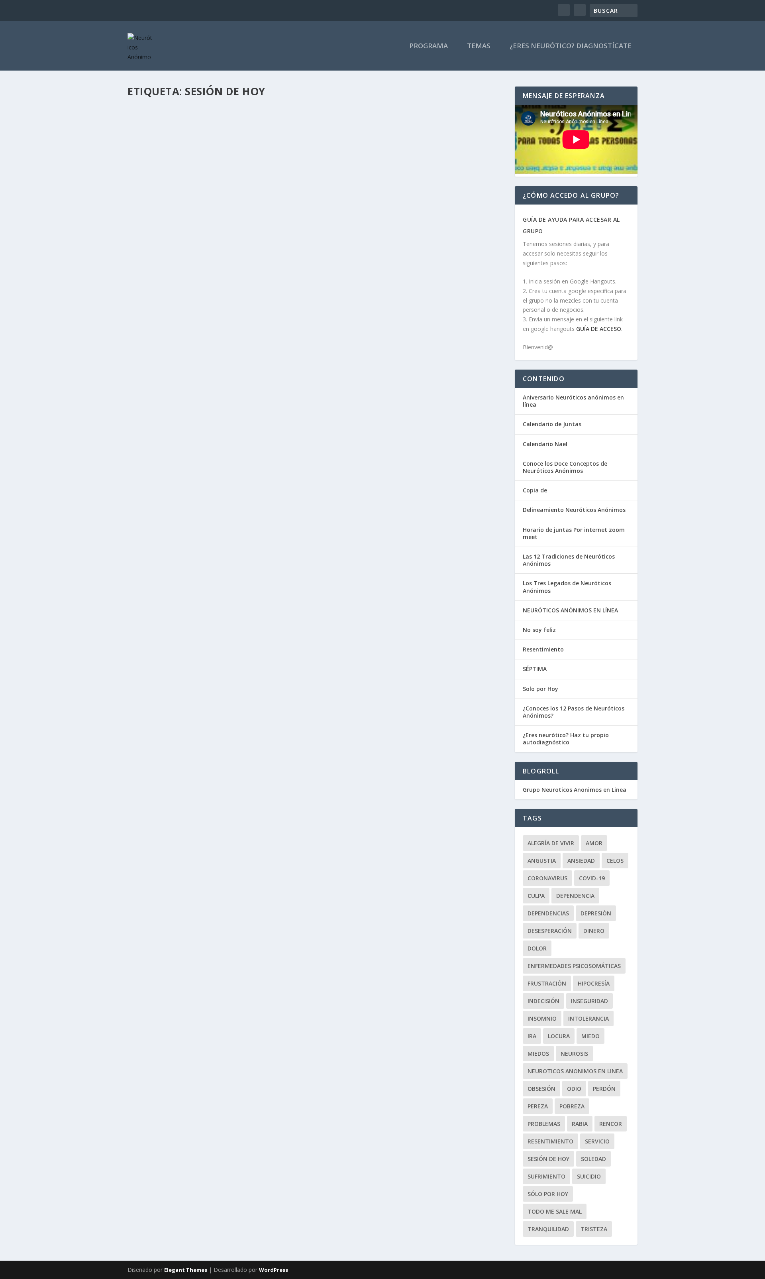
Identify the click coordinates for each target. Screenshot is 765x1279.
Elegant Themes (185, 1269)
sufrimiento (546, 1176)
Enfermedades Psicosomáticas (574, 966)
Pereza (538, 1106)
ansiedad (581, 860)
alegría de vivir (551, 843)
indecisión (543, 1001)
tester (151, 127)
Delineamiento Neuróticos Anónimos (574, 510)
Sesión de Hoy (548, 1159)
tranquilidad (548, 1229)
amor (594, 843)
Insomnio (542, 1018)
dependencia (575, 895)
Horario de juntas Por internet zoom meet (574, 533)
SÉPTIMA (535, 669)
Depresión (596, 913)
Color (151, 217)
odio (574, 1088)
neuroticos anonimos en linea (575, 1071)
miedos (538, 1053)
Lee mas (151, 168)
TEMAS (478, 46)
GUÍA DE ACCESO (598, 329)
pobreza (572, 1106)
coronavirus (547, 878)
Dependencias (548, 913)
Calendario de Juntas (552, 424)
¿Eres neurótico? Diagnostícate (571, 46)
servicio (597, 1141)
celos (615, 860)
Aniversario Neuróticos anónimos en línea (573, 401)
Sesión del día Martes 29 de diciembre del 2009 (218, 114)
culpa (536, 895)
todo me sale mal (555, 1211)
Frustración (547, 983)
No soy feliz (539, 630)
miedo (590, 1036)
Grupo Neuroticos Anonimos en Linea (574, 789)
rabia (580, 1123)
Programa (428, 46)
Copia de (535, 490)
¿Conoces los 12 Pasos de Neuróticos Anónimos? (573, 711)
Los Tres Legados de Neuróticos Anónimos (567, 586)
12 (267, 307)
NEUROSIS (574, 1053)
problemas (544, 1123)
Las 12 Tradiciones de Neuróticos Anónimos (569, 560)
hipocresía (594, 983)
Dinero (593, 931)
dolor (537, 948)
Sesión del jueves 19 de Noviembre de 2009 (209, 295)
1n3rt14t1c (157, 307)
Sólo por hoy (548, 1194)
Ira (532, 1036)
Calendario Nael (545, 444)
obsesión (541, 1088)
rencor (610, 1123)
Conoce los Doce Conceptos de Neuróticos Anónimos (565, 467)
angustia (542, 860)
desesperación (550, 931)
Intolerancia (588, 1018)
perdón (604, 1088)
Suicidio (589, 1176)
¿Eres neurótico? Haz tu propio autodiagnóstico (566, 738)
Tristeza (594, 1229)
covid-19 (592, 878)
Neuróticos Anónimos (220, 127)
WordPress (273, 1269)
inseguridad (589, 1001)
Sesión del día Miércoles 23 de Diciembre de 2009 (221, 205)
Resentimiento (543, 649)
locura (559, 1036)
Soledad (593, 1159)
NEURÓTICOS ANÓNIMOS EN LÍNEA (570, 610)
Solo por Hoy (540, 689)
